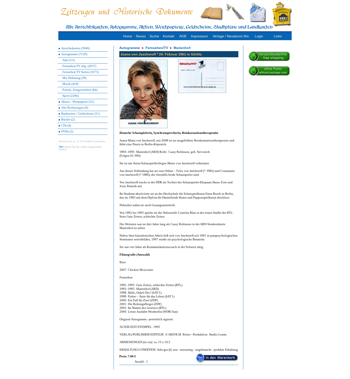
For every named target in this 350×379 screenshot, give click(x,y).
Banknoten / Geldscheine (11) (80, 113)
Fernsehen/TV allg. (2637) (79, 66)
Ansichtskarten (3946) (75, 48)
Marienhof (182, 48)
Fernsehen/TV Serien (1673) (80, 72)
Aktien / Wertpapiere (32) (77, 101)
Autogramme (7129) (74, 54)
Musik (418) (70, 84)
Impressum (199, 36)
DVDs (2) (67, 131)
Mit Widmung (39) (74, 78)
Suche (154, 36)
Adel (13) (68, 60)
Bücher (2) (68, 119)
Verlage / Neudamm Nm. (231, 36)
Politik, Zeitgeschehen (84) (79, 90)
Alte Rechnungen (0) (74, 107)
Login (259, 36)
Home (127, 36)
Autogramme (129, 48)
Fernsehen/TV (156, 48)
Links (278, 36)
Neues (141, 36)
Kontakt (168, 36)
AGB (182, 36)
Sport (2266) (70, 95)
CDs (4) (66, 125)
